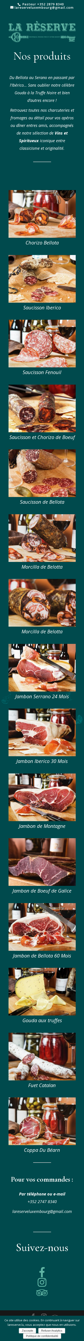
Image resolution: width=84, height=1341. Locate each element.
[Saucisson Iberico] (42, 301)
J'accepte (27, 1330)
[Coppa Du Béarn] (42, 1144)
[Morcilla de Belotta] (42, 561)
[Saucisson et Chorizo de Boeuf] (42, 431)
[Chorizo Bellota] (42, 236)
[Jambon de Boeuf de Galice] (42, 885)
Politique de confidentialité (42, 1336)
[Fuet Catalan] (42, 1079)
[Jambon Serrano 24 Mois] (42, 690)
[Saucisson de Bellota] (42, 496)
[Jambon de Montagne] (42, 820)
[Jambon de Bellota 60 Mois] (42, 949)
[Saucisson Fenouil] (42, 366)
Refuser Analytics (51, 1330)
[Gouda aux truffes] (42, 1014)
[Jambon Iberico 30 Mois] (42, 755)
